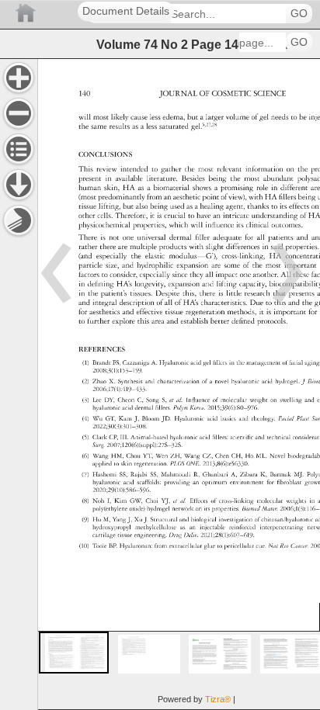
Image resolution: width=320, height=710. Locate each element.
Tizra (218, 699)
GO (299, 13)
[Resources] (18, 184)
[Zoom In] (18, 77)
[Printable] (18, 220)
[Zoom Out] (18, 113)
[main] (178, 384)
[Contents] (18, 149)
